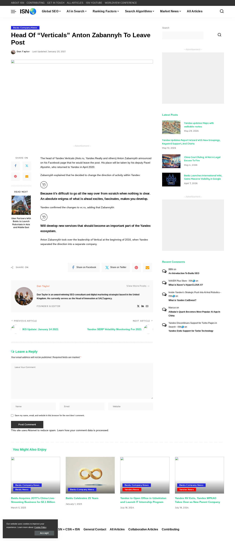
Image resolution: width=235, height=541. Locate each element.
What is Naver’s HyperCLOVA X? (186, 285)
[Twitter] (26, 166)
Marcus (172, 307)
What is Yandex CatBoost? (182, 300)
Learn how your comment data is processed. (83, 430)
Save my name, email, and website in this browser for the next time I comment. (49, 415)
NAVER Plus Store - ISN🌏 (182, 281)
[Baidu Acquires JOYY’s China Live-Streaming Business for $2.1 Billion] (35, 475)
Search (165, 28)
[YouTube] (147, 306)
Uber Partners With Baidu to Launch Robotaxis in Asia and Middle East (21, 223)
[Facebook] (15, 166)
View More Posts (136, 286)
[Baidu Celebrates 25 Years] (90, 475)
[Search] (222, 11)
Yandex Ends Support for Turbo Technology (191, 331)
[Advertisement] (193, 78)
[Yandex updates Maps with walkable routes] (171, 127)
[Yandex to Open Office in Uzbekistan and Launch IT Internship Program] (144, 475)
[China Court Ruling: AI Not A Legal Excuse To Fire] (171, 161)
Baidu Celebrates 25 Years (82, 498)
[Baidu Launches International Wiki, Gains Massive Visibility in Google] (171, 179)
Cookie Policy (40, 527)
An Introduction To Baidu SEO (184, 273)
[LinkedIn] (142, 306)
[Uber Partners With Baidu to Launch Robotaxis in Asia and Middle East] (21, 205)
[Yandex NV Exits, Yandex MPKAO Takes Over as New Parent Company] (199, 475)
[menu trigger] (15, 11)
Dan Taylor (23, 51)
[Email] (26, 176)
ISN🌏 (28, 11)
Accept (44, 533)
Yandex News (132, 489)
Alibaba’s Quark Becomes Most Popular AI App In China (194, 314)
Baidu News (21, 489)
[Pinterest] (15, 176)
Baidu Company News (25, 27)
